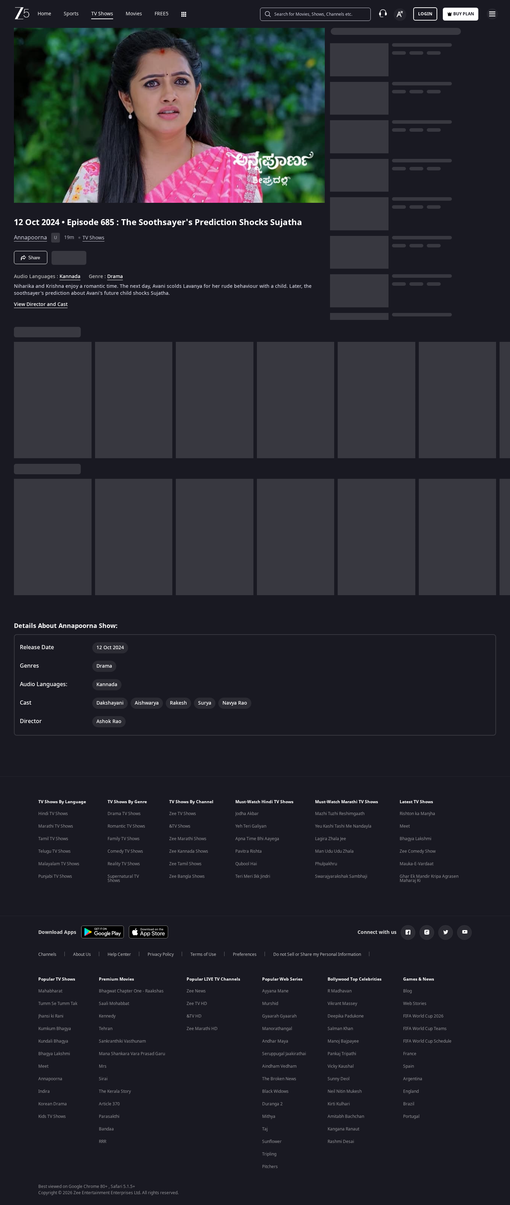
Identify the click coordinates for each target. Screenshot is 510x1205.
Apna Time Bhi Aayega (257, 839)
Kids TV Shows (52, 1116)
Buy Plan (463, 14)
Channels (47, 954)
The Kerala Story (115, 1091)
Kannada (70, 276)
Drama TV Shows (124, 814)
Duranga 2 (272, 1104)
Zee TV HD (197, 1003)
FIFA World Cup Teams (425, 1029)
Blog (407, 991)
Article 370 (109, 1104)
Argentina (412, 1079)
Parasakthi (109, 1116)
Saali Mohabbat (114, 1003)
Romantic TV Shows (126, 826)
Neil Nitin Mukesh (345, 1091)
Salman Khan (340, 1029)
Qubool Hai (246, 864)
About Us (82, 954)
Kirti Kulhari (339, 1104)
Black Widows (275, 1091)
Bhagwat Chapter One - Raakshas (131, 991)
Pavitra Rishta (248, 851)
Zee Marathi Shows (187, 839)
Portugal (411, 1116)
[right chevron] (502, 400)
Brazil (408, 1104)
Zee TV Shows (182, 814)
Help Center (119, 954)
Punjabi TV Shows (55, 876)
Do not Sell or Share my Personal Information (317, 954)
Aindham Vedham (279, 1066)
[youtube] (464, 932)
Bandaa (106, 1129)
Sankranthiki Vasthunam (122, 1041)
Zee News (196, 991)
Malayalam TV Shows (58, 864)
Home (44, 13)
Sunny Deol (339, 1079)
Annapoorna (30, 237)
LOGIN (425, 14)
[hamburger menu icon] (492, 14)
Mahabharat (50, 991)
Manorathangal (277, 1029)
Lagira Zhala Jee (330, 839)
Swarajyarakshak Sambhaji (341, 876)
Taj (265, 1129)
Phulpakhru (326, 864)
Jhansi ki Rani (50, 1016)
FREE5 (161, 13)
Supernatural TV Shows (123, 878)
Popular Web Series (282, 979)
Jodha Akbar (247, 814)
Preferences (245, 954)
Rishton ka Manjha (417, 814)
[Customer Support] (383, 14)
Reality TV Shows (124, 864)
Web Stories (414, 1003)
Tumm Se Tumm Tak (57, 1003)
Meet (405, 826)
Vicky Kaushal (341, 1066)
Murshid (270, 1003)
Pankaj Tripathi (342, 1054)
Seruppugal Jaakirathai (284, 1054)
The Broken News (279, 1079)
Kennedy (107, 1016)
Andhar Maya (275, 1041)
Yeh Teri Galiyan (250, 826)
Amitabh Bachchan (346, 1116)
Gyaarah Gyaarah (279, 1016)
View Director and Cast (41, 304)
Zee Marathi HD (202, 1029)
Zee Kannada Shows (188, 851)
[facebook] (408, 932)
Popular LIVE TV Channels (213, 979)
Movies (134, 13)
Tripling (269, 1154)
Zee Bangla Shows (187, 876)
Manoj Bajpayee (343, 1041)
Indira (44, 1091)
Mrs (103, 1066)
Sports (71, 13)
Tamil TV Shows (53, 839)
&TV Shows (179, 826)
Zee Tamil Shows (185, 864)
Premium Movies (116, 979)
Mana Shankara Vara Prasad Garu (132, 1054)
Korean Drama (52, 1104)
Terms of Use (203, 954)
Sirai (103, 1079)
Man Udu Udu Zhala (334, 851)
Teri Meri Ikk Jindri (252, 876)
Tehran (105, 1029)
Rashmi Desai (341, 1141)
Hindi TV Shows (53, 814)
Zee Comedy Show (418, 851)
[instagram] (426, 932)
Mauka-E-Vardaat (416, 864)
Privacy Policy (161, 954)
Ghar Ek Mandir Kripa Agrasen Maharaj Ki (429, 878)
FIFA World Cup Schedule (427, 1041)
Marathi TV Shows (55, 826)
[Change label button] (400, 14)
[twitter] (445, 932)
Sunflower (272, 1141)
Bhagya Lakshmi (415, 839)
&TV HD (194, 1016)
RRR (102, 1141)
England (411, 1091)
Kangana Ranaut (343, 1129)
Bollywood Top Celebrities (355, 979)
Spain (408, 1066)
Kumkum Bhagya (54, 1029)
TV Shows (102, 13)
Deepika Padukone (346, 1016)
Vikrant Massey (342, 1003)
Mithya (268, 1116)
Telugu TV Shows (54, 851)
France (409, 1054)
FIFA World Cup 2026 (423, 1016)
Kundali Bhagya (53, 1041)
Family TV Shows (124, 839)
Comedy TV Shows (125, 851)
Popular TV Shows (56, 979)
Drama (115, 276)
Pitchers (270, 1167)
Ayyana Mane (275, 991)
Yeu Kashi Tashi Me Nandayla (343, 826)
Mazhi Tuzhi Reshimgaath (339, 814)
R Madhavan (340, 991)
